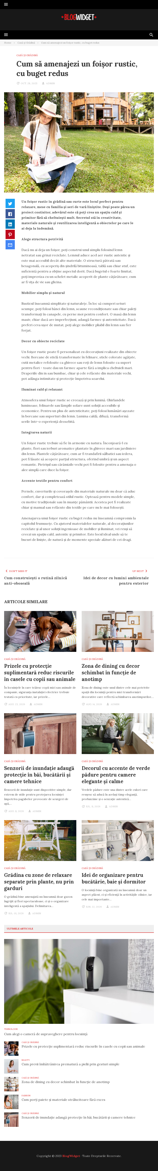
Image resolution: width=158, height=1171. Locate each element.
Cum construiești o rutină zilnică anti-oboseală (35, 580)
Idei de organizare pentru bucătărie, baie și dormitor (114, 878)
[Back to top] (146, 1159)
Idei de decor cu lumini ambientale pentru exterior (116, 580)
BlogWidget (71, 1156)
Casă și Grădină (27, 55)
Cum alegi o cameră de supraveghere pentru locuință (45, 1034)
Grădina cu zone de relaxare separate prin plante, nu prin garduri (39, 882)
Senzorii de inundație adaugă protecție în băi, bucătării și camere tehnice (39, 775)
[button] (6, 4)
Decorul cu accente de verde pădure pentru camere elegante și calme (116, 775)
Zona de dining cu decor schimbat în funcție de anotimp (111, 672)
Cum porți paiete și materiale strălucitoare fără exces (63, 1100)
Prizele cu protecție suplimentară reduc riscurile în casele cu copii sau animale (39, 672)
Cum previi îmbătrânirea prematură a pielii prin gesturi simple (70, 1064)
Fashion (26, 1095)
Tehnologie (11, 1029)
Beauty (26, 1060)
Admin (50, 83)
